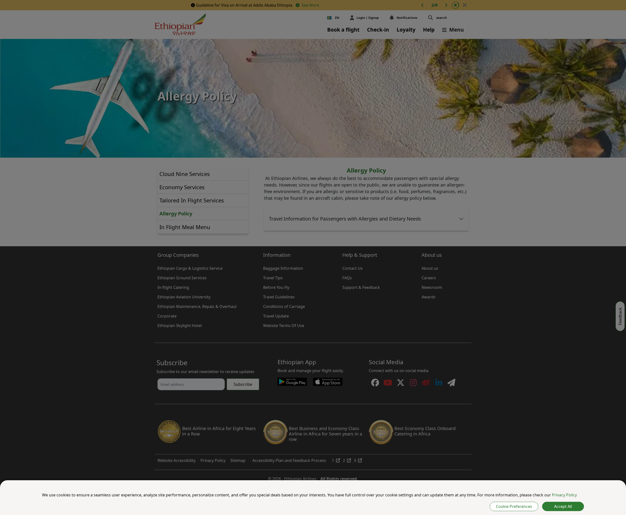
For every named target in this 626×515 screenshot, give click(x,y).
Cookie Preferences (514, 506)
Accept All (563, 506)
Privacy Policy (564, 495)
